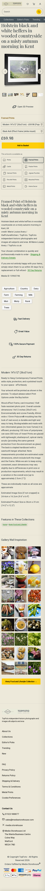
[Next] (40, 71)
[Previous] (5, 71)
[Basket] (34, 4)
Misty (16, 301)
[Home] (12, 4)
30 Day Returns (35, 270)
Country (24, 288)
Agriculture (9, 288)
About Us (6, 731)
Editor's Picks (23, 19)
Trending (36, 19)
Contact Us (7, 808)
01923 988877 (12, 814)
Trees (6, 307)
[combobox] (19, 11)
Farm (6, 295)
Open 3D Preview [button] (25, 106)
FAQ (4, 764)
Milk (30, 295)
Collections (9, 19)
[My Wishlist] (27, 4)
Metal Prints (7, 792)
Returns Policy (8, 775)
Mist (6, 301)
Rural (27, 301)
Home (5, 524)
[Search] (38, 11)
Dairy (36, 288)
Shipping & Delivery (11, 781)
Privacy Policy (8, 770)
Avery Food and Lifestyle (18, 524)
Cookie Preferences (11, 797)
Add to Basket (23, 145)
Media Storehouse (30, 864)
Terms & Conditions (11, 786)
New (4, 753)
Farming (19, 295)
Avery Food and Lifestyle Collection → (21, 681)
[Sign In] (40, 4)
